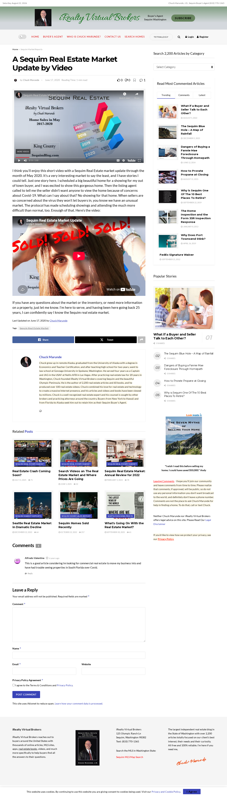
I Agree (192, 791)
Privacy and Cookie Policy (166, 791)
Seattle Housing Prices (120, 516)
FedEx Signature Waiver (177, 254)
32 (77, 484)
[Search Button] (179, 37)
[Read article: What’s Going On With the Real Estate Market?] (125, 504)
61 (130, 532)
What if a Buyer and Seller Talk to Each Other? (195, 109)
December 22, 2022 (23, 532)
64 (37, 532)
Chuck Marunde (31, 80)
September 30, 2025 (115, 532)
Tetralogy (161, 37)
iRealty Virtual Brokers (99, 18)
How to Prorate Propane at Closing (185, 380)
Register (204, 36)
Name (16, 648)
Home (35, 36)
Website (86, 664)
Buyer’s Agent (53, 36)
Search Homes (135, 36)
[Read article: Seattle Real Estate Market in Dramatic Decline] (32, 504)
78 (128, 480)
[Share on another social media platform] (141, 339)
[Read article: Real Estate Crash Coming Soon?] (32, 452)
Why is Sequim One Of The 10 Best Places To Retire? (194, 194)
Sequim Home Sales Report (76, 516)
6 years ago (54, 558)
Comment (19, 604)
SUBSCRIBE (183, 18)
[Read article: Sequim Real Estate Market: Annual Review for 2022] (125, 452)
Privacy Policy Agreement (27, 680)
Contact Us (113, 36)
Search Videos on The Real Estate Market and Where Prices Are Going (78, 475)
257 (82, 532)
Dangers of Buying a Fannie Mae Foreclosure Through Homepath (183, 367)
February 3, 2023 (114, 480)
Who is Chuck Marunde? (84, 36)
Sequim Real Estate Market (34, 328)
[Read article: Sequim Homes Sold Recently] (79, 504)
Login (190, 36)
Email (16, 664)
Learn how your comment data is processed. (79, 703)
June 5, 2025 (66, 484)
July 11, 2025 (20, 480)
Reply (30, 573)
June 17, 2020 (52, 80)
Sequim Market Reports (31, 49)
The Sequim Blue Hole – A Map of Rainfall (193, 129)
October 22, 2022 (68, 532)
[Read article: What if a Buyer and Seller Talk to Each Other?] (184, 308)
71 (31, 480)
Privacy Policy (65, 685)
